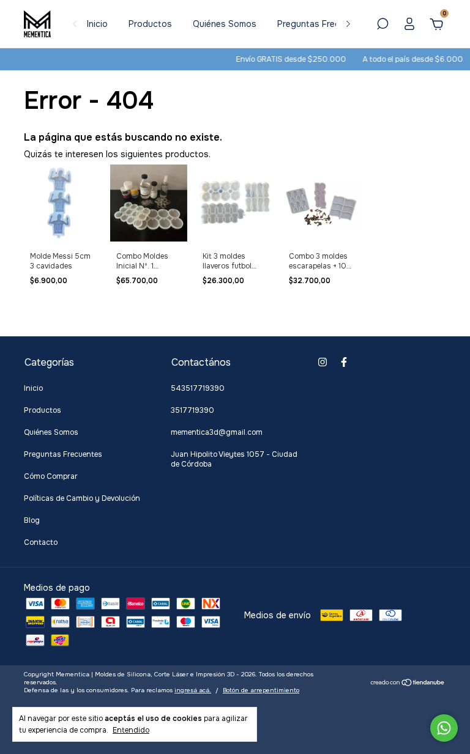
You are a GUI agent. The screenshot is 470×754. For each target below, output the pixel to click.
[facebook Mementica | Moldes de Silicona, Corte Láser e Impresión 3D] (344, 362)
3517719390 (192, 410)
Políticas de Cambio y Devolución (82, 498)
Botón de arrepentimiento (261, 690)
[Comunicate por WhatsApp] (444, 728)
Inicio (97, 23)
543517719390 (198, 388)
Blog (32, 520)
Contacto (41, 542)
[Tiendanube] (408, 683)
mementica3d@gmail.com (217, 432)
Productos (150, 23)
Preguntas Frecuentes (322, 23)
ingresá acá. (192, 690)
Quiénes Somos (224, 23)
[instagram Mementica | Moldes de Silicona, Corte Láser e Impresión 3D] (322, 362)
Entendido (131, 730)
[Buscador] (382, 25)
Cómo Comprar (51, 476)
